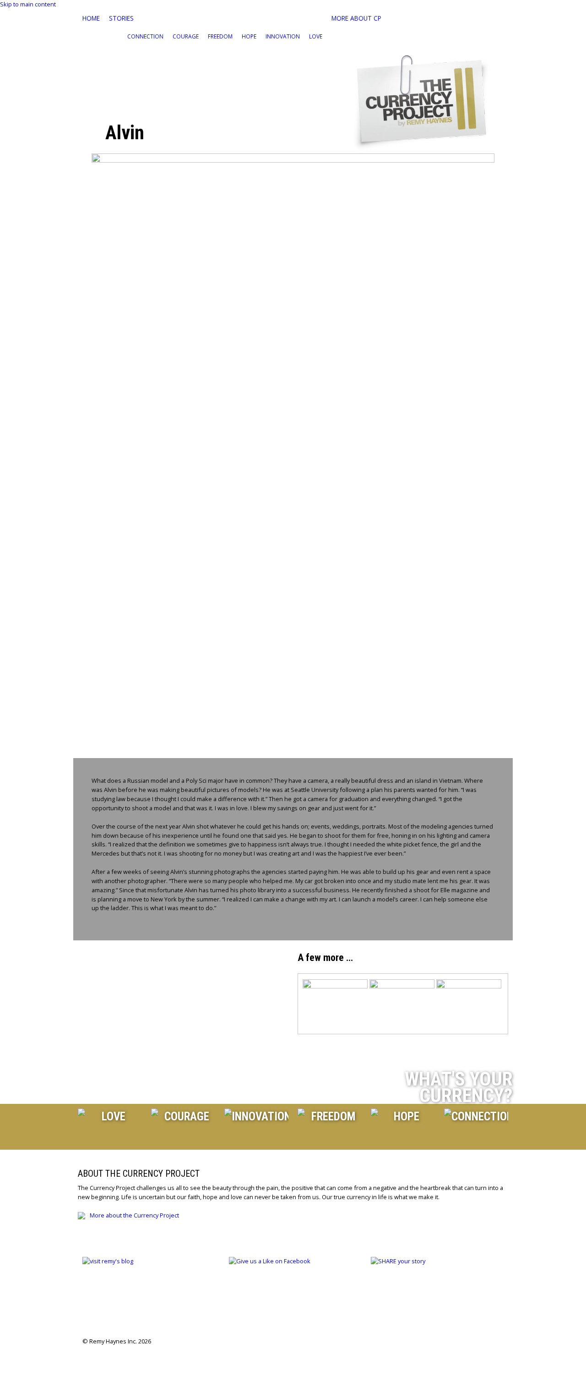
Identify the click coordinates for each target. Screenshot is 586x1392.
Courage (186, 36)
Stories (121, 18)
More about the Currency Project (134, 1215)
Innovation (283, 36)
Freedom (220, 36)
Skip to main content (28, 4)
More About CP (356, 18)
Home (91, 18)
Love (315, 36)
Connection (145, 36)
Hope (249, 36)
